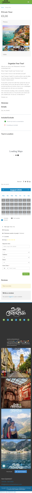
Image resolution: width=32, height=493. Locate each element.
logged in (11, 296)
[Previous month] (3, 190)
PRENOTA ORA (4, 492)
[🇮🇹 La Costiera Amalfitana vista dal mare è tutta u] (16, 454)
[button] (4, 466)
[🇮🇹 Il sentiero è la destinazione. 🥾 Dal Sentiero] (16, 423)
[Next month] (28, 190)
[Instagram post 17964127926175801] (16, 363)
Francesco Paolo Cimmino (13, 489)
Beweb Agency (22, 489)
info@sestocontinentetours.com (11, 484)
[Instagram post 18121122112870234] (16, 393)
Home (2, 7)
